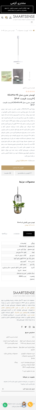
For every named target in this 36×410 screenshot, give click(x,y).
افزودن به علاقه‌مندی (24, 173)
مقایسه (6, 173)
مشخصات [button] (29, 234)
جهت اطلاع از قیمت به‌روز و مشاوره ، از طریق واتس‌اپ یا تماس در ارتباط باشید (17, 9)
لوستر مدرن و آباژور (12, 337)
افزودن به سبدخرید (18, 168)
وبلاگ (16, 362)
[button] (10, 17)
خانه (33, 337)
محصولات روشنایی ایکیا (11, 354)
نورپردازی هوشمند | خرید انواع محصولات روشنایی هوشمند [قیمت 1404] (28, 365)
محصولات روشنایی (12, 347)
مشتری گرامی (18, 3)
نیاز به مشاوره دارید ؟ (28, 371)
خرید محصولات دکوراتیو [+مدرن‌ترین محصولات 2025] (28, 356)
